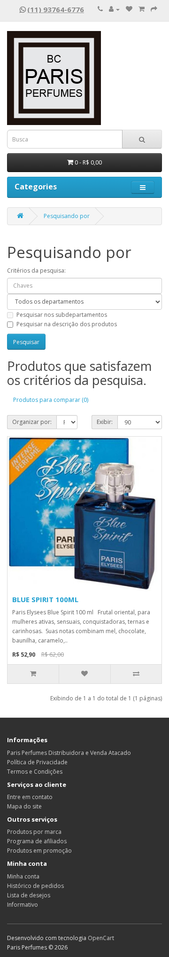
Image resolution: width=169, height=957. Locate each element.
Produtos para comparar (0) (50, 400)
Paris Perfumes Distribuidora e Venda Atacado (69, 753)
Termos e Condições (34, 772)
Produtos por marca (34, 832)
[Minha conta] (114, 9)
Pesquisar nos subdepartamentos (61, 315)
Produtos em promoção (39, 851)
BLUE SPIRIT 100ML (45, 599)
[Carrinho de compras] (141, 9)
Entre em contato (30, 797)
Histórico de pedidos (35, 886)
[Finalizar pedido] (154, 9)
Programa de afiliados (37, 841)
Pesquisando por (67, 216)
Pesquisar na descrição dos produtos (66, 324)
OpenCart (101, 938)
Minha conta (23, 876)
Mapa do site (24, 806)
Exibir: (105, 422)
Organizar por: (32, 422)
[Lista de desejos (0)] (129, 9)
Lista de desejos (28, 895)
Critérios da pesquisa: (36, 271)
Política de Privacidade (37, 762)
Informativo (22, 905)
